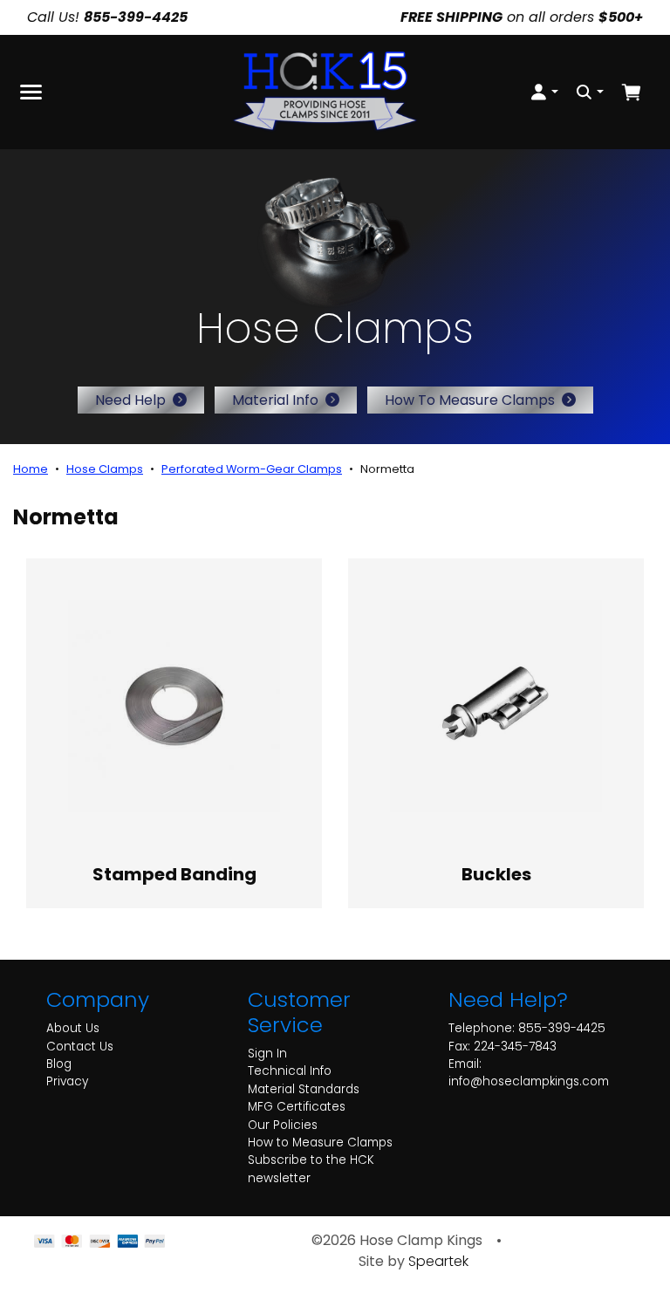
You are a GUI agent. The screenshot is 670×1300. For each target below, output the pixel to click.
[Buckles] (496, 706)
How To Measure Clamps (470, 400)
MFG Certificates (296, 1106)
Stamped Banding (174, 874)
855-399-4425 (561, 1028)
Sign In (267, 1053)
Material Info (275, 400)
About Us (72, 1028)
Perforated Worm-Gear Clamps (251, 469)
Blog (59, 1064)
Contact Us (79, 1046)
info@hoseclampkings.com (528, 1081)
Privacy (67, 1081)
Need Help (130, 400)
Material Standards (303, 1089)
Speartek (438, 1261)
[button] (544, 92)
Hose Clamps (104, 469)
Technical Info (290, 1071)
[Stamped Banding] (174, 706)
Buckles (496, 874)
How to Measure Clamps (320, 1142)
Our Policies (283, 1125)
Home (30, 469)
